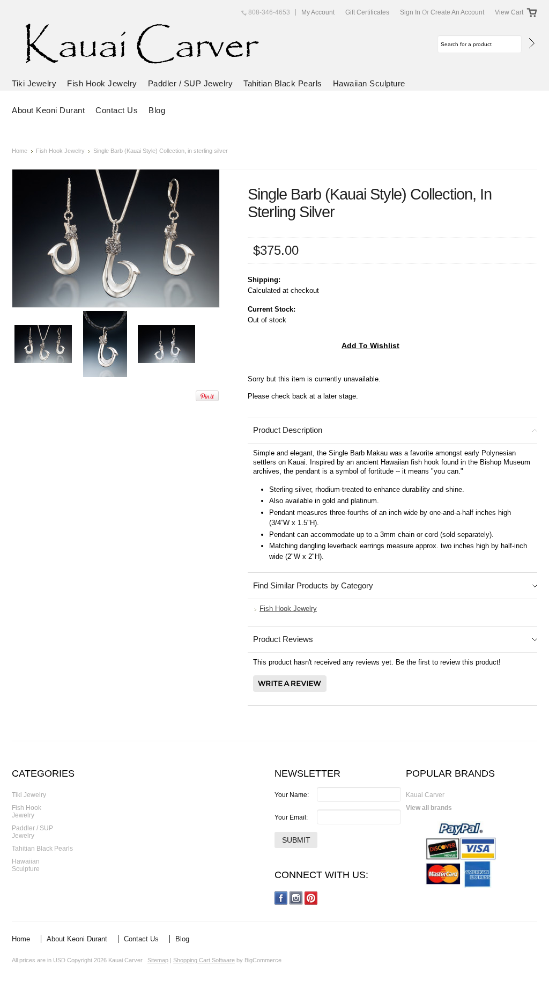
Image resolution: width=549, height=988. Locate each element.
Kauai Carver (425, 795)
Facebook (281, 898)
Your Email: (291, 817)
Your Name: (291, 795)
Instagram (296, 898)
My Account (318, 12)
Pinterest (311, 898)
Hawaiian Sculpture (369, 83)
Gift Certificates (367, 12)
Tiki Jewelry (34, 83)
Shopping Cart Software (204, 960)
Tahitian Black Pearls (282, 83)
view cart (509, 12)
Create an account (457, 12)
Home (19, 151)
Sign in (410, 12)
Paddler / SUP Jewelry (190, 83)
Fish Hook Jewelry (102, 83)
